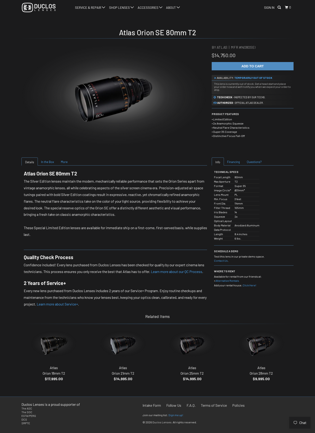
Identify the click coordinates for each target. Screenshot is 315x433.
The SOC (26, 412)
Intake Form (152, 405)
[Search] (279, 7)
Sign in (269, 7)
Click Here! (249, 285)
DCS (24, 419)
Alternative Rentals (227, 280)
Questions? (254, 162)
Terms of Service (214, 405)
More (64, 162)
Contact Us (221, 260)
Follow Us (173, 405)
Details (29, 162)
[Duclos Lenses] (45, 7)
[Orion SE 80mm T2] (114, 95)
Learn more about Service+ (57, 304)
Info (217, 162)
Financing (233, 162)
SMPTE (25, 423)
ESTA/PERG (28, 415)
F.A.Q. (191, 405)
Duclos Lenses (162, 422)
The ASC (26, 408)
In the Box (47, 162)
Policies (238, 405)
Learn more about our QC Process (176, 271)
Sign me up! (175, 415)
